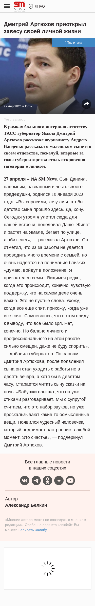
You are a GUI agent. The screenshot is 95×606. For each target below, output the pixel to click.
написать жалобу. (33, 530)
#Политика (73, 43)
